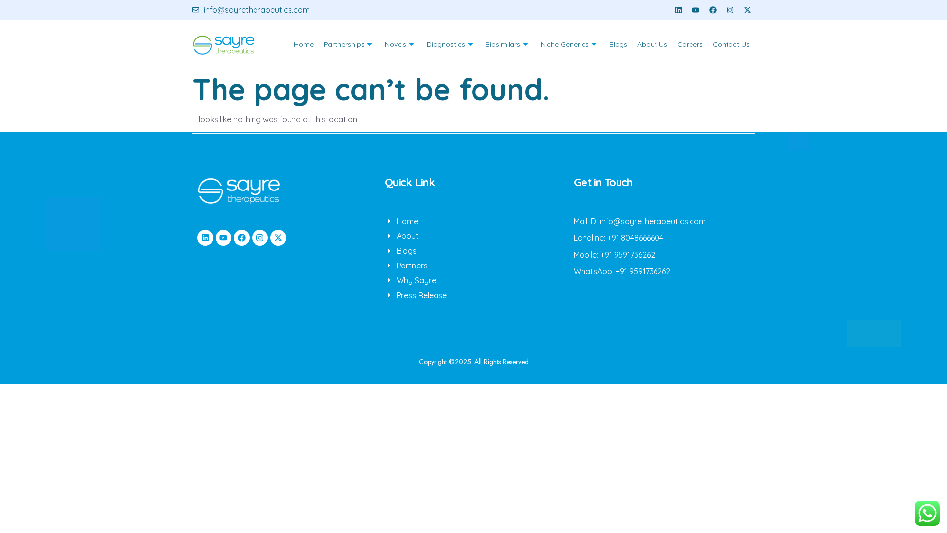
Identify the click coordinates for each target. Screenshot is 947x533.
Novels (395, 44)
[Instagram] (730, 9)
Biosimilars (502, 44)
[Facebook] (712, 9)
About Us (652, 44)
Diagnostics (446, 44)
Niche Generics (565, 44)
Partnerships (344, 44)
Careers (690, 44)
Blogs (618, 44)
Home (304, 44)
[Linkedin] (678, 9)
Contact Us (731, 44)
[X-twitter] (747, 9)
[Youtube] (695, 9)
